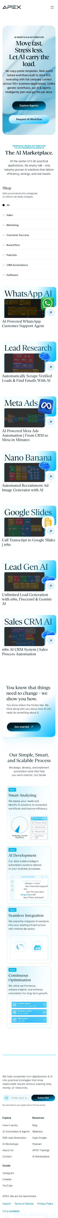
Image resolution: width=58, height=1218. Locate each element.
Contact (7, 1156)
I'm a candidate (10, 1211)
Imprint (6, 1203)
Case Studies (39, 1137)
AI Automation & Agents (16, 1131)
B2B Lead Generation (14, 1137)
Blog (34, 1125)
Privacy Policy (45, 1203)
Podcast (37, 1144)
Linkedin (6, 1179)
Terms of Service (24, 1203)
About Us (7, 1150)
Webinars (37, 1131)
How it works (9, 1125)
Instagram (8, 1173)
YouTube (7, 1185)
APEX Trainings (40, 1150)
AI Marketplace (40, 1156)
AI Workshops (10, 1144)
